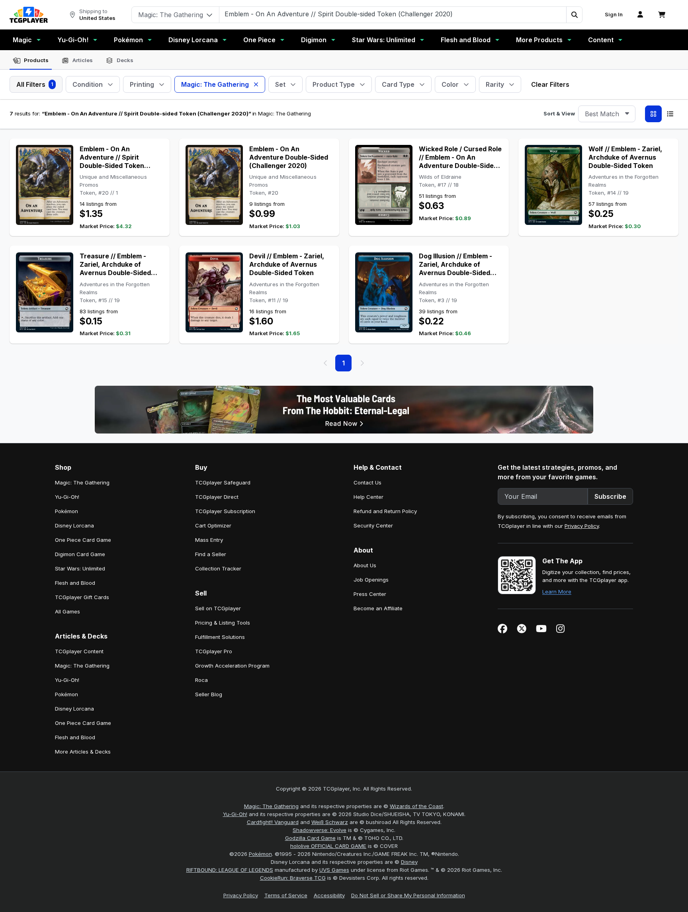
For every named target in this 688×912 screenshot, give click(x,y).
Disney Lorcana (193, 40)
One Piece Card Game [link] (83, 540)
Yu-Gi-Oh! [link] (67, 497)
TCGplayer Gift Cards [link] (82, 597)
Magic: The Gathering (271, 806)
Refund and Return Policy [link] (385, 511)
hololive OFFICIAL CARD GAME (328, 846)
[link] (29, 15)
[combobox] (606, 113)
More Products (539, 40)
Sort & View (559, 113)
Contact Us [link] (367, 482)
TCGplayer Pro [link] (213, 651)
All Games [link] (67, 611)
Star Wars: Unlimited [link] (80, 568)
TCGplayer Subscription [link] (225, 511)
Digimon (313, 40)
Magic (22, 40)
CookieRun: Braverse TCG (293, 878)
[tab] (31, 60)
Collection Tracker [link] (218, 568)
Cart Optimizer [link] (213, 525)
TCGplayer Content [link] (79, 651)
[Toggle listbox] (627, 114)
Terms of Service (285, 895)
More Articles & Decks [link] (83, 751)
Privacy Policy (582, 526)
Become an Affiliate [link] (378, 608)
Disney (409, 862)
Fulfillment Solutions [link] (220, 637)
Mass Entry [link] (209, 540)
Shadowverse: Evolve (319, 830)
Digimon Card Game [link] (80, 554)
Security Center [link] (373, 525)
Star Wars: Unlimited (383, 40)
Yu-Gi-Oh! (72, 40)
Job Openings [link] (371, 579)
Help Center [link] (368, 497)
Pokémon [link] (66, 511)
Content (601, 40)
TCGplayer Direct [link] (216, 497)
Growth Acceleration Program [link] (232, 665)
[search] (393, 14)
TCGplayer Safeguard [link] (222, 482)
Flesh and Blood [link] (75, 583)
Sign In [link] (614, 15)
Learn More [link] (556, 591)
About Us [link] (365, 565)
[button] (574, 15)
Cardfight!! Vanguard (273, 822)
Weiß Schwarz (329, 822)
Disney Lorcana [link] (74, 525)
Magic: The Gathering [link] (82, 482)
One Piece (259, 40)
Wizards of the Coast (416, 806)
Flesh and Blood (466, 40)
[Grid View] (653, 113)
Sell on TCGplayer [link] (218, 608)
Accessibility (329, 895)
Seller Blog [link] (208, 694)
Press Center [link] (370, 594)
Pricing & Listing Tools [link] (222, 622)
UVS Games (334, 870)
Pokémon (128, 40)
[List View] (670, 113)
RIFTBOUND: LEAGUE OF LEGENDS (229, 870)
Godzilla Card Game (310, 838)
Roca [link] (201, 680)
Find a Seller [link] (210, 554)
